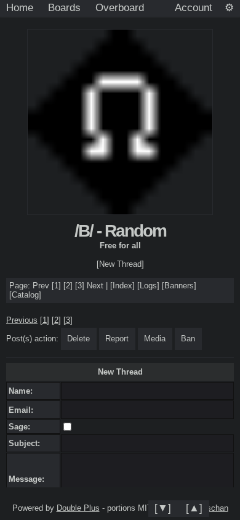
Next (95, 285)
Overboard (119, 7)
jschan (216, 508)
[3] (79, 285)
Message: (29, 479)
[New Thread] (120, 264)
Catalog (25, 294)
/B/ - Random (120, 230)
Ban (188, 338)
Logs (148, 285)
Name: (23, 391)
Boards (64, 7)
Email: (23, 410)
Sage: (22, 426)
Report (117, 338)
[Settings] (229, 8)
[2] (68, 285)
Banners (179, 285)
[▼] (162, 508)
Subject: (27, 443)
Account (193, 7)
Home (19, 7)
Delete (78, 338)
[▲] (194, 508)
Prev (41, 285)
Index (122, 285)
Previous (22, 320)
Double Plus (78, 508)
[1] (56, 285)
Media (155, 338)
